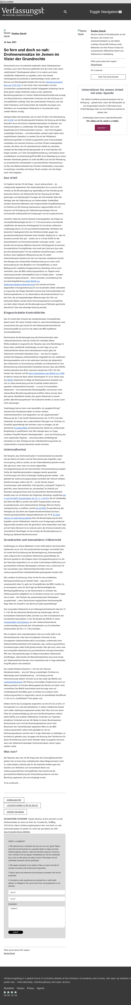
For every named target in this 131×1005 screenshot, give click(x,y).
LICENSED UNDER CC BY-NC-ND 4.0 (22, 805)
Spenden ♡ (102, 127)
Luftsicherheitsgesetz (13, 682)
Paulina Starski (19, 33)
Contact (20, 988)
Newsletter (9, 988)
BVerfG (10, 380)
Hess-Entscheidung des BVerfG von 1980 (46, 373)
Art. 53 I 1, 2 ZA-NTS (40, 498)
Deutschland (9, 953)
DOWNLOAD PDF (14, 800)
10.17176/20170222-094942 (17, 832)
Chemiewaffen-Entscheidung (16, 622)
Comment (12, 904)
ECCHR (10, 120)
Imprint (40, 988)
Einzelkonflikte (21, 428)
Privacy (30, 988)
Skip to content (6, 1)
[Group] (28, 8)
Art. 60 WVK (41, 508)
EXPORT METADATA (15, 812)
